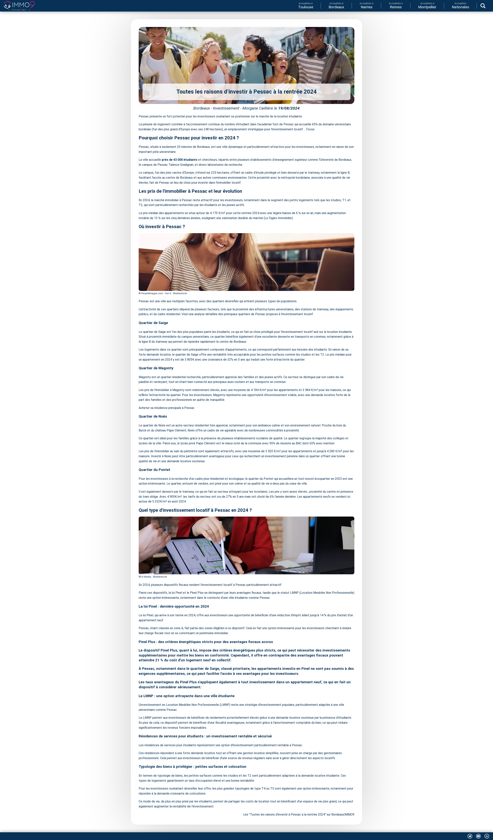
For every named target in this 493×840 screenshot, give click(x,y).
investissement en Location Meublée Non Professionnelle (180, 705)
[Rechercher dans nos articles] (483, 6)
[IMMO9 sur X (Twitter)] (470, 836)
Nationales (460, 5)
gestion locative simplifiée (260, 753)
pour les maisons (330, 390)
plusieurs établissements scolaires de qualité (252, 438)
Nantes (366, 5)
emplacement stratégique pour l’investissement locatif (265, 129)
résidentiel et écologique (227, 479)
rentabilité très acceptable (231, 354)
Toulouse (305, 5)
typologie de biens (170, 775)
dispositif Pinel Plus (160, 650)
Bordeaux (336, 5)
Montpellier (427, 5)
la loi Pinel (175, 593)
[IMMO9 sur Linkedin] (487, 836)
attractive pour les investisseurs (292, 147)
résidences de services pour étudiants (170, 745)
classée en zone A (170, 628)
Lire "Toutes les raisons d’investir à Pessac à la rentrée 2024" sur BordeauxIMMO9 (298, 814)
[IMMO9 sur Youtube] (478, 836)
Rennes (396, 5)
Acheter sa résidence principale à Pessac (167, 408)
